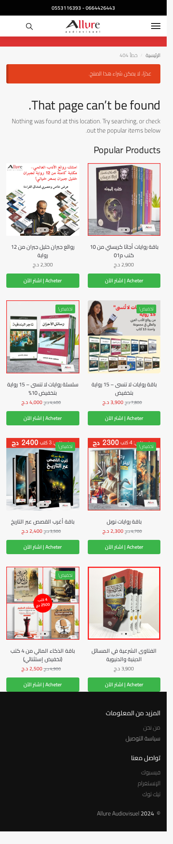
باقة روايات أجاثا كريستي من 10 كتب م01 (124, 250)
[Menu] (147, 26)
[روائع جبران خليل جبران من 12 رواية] (42, 199)
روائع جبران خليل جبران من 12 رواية (42, 250)
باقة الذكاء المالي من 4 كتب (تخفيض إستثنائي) (42, 654)
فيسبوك (150, 772)
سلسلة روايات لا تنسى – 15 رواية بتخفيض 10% (43, 388)
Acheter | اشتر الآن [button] (124, 280)
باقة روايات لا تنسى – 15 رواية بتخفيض (124, 388)
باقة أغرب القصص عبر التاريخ (42, 521)
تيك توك (151, 794)
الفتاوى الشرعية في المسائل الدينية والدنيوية (124, 654)
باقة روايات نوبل (124, 521)
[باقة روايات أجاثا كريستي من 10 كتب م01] (124, 199)
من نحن (151, 727)
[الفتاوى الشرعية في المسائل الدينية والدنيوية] (124, 603)
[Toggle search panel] (29, 26)
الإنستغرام (149, 783)
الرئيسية (153, 55)
